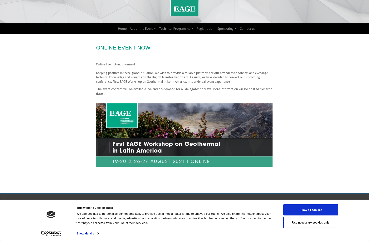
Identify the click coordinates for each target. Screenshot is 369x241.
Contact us (247, 29)
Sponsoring (225, 29)
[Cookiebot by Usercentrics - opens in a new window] (51, 233)
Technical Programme (174, 29)
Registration (205, 29)
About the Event (141, 29)
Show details (85, 233)
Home (122, 29)
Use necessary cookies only (310, 222)
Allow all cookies (310, 209)
